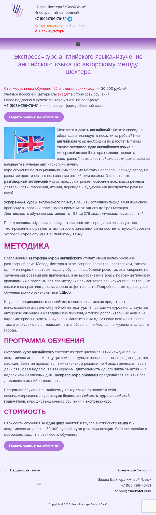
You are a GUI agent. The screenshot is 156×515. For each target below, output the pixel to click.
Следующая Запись (135, 470)
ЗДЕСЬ (65, 292)
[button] (78, 44)
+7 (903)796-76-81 (50, 18)
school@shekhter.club (133, 491)
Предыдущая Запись (22, 470)
